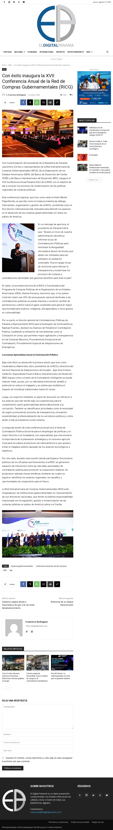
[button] (107, 52)
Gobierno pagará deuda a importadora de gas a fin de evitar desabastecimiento (18, 605)
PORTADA (7, 52)
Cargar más (93, 179)
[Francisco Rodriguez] (4, 94)
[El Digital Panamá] (56, 26)
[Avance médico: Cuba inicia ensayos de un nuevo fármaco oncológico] (82, 143)
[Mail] (14, 2)
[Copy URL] (57, 102)
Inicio (4, 65)
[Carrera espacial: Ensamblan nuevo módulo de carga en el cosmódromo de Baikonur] (37, 663)
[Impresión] (50, 102)
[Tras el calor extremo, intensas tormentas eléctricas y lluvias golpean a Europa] (13, 663)
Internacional (47, 52)
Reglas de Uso (98, 822)
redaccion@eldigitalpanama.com (45, 812)
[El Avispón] (82, 157)
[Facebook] (4, 2)
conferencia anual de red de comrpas (51, 566)
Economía (32, 52)
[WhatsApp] (37, 102)
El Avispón (93, 155)
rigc (11, 570)
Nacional (18, 52)
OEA (4, 570)
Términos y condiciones (58, 822)
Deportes (60, 52)
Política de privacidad (80, 822)
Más (88, 52)
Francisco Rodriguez (17, 95)
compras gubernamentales (22, 566)
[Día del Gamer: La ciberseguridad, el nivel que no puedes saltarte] (62, 663)
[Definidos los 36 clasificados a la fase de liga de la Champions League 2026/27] (82, 130)
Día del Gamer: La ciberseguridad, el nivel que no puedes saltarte (60, 676)
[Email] (43, 102)
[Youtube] (23, 2)
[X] (19, 2)
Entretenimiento (76, 52)
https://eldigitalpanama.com (36, 626)
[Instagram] (9, 2)
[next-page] (8, 688)
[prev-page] (4, 688)
